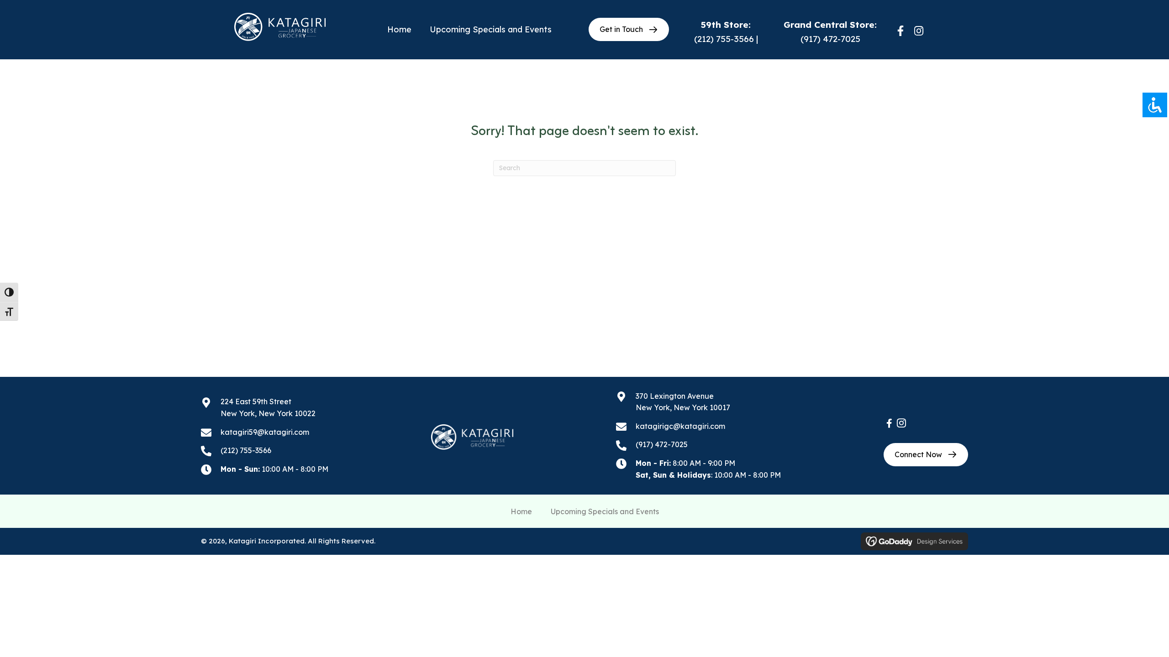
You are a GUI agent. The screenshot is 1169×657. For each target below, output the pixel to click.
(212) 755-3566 (724, 38)
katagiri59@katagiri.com (265, 432)
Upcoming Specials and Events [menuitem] (605, 511)
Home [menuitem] (521, 511)
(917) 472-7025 (830, 38)
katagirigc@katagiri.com (680, 426)
